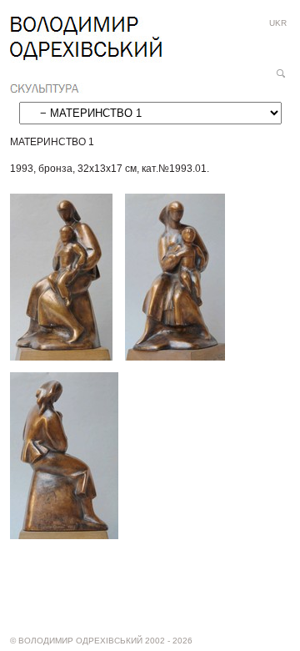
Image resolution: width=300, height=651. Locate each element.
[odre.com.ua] (86, 55)
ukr (278, 23)
